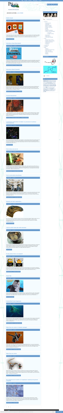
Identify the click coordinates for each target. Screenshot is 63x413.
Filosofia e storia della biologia (50, 31)
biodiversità (45, 81)
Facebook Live (46, 45)
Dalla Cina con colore (11, 353)
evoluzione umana (48, 85)
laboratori (44, 87)
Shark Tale (8, 275)
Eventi (45, 38)
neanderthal (51, 88)
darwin (44, 83)
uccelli (44, 91)
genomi (46, 86)
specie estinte (53, 89)
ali (47, 80)
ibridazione (48, 86)
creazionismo (53, 82)
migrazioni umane (45, 88)
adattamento (45, 80)
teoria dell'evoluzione (52, 90)
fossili (54, 85)
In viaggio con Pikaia (50, 33)
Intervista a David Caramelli (13, 69)
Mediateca (20, 65)
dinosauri (51, 83)
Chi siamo (25, 0)
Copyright (30, 0)
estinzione (44, 84)
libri (47, 87)
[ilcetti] (9, 410)
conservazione (49, 82)
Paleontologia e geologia (18, 197)
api (55, 80)
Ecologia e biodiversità (48, 27)
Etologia (46, 28)
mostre (48, 88)
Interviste (16, 65)
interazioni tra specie (53, 86)
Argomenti (45, 21)
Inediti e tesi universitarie (10, 65)
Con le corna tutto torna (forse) (13, 175)
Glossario (47, 75)
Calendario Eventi (49, 19)
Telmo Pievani (46, 90)
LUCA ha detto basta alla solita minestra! (16, 227)
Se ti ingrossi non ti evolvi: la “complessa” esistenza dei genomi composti (22, 380)
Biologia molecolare (9, 144)
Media (45, 47)
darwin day (47, 83)
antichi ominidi (49, 80)
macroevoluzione (50, 87)
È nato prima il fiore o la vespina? (14, 253)
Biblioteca (46, 48)
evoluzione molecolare (52, 84)
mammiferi (53, 87)
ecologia (54, 83)
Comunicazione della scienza (49, 49)
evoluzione (48, 84)
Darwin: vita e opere (48, 50)
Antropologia (8, 117)
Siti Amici (40, 0)
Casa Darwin (49, 32)
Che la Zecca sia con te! (12, 149)
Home (22, 0)
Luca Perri (14, 20)
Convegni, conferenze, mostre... (16, 117)
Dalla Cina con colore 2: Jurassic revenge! (16, 327)
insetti (50, 86)
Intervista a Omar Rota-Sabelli (13, 43)
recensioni (45, 89)
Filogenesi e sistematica (25, 117)
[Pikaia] (14, 7)
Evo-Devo (46, 29)
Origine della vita (9, 249)
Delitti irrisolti (9, 18)
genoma (44, 86)
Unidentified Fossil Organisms (13, 301)
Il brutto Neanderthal (11, 95)
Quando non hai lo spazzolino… (14, 201)
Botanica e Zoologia (9, 349)
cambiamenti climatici (52, 81)
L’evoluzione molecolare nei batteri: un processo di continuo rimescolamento (21, 122)
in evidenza (46, 46)
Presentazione (35, 0)
